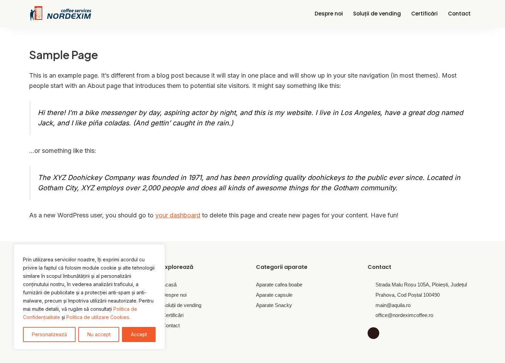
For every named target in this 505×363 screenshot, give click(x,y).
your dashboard (177, 215)
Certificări (424, 13)
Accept (139, 334)
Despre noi (329, 13)
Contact (459, 13)
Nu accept (99, 334)
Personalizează (49, 334)
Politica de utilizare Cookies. (98, 317)
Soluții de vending (377, 13)
